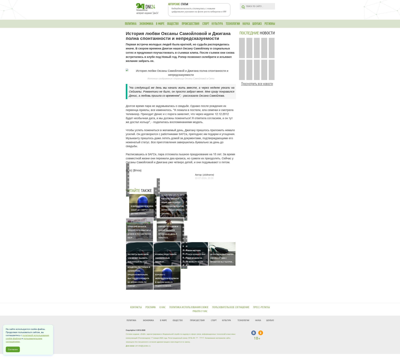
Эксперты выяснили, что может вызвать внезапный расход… (138, 258)
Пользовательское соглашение (230, 307)
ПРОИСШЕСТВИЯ (190, 24)
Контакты (136, 307)
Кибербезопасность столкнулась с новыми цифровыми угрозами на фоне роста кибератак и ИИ (199, 10)
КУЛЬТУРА (217, 24)
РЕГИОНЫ (270, 24)
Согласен (13, 349)
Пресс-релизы (261, 307)
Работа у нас (200, 311)
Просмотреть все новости (257, 83)
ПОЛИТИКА (130, 24)
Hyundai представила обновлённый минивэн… (166, 258)
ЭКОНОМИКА (146, 24)
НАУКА (246, 24)
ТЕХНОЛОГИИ (233, 24)
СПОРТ (205, 24)
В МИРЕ (160, 24)
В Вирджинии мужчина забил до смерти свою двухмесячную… (142, 210)
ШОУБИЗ (257, 24)
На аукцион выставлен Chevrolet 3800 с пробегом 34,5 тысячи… (222, 258)
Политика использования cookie (188, 307)
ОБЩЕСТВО (173, 24)
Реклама (150, 307)
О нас (162, 307)
